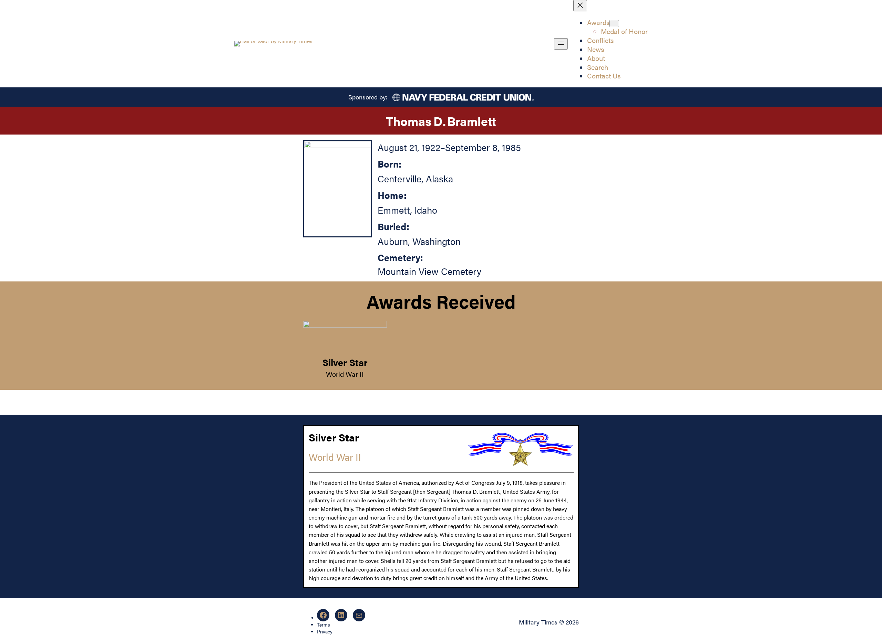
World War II (345, 374)
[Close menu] (580, 5)
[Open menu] (561, 44)
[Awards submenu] (614, 23)
